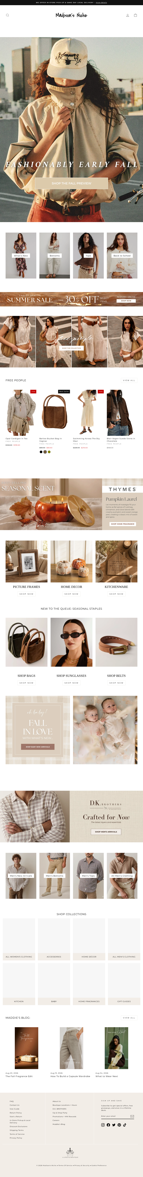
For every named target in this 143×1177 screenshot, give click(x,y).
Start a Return (16, 1117)
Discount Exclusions (18, 1126)
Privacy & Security (82, 1165)
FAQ (12, 1101)
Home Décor (81, 25)
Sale (77, 31)
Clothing (16, 25)
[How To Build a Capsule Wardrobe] (71, 1048)
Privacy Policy (16, 1138)
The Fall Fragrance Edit (19, 1076)
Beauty (117, 25)
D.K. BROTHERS (59, 1109)
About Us (57, 1101)
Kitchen (101, 25)
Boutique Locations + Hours (65, 1105)
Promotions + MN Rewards (64, 1117)
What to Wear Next (107, 1076)
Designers (35, 25)
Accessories (57, 25)
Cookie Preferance (99, 1165)
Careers (56, 1120)
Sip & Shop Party (60, 1113)
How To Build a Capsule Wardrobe (70, 1076)
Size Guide (14, 1109)
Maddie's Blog (59, 1124)
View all (129, 380)
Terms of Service (17, 1134)
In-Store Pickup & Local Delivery (20, 1121)
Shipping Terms (17, 1130)
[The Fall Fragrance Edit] (26, 1048)
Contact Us (14, 1105)
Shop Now (27, 594)
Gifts (66, 31)
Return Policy (16, 1113)
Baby (131, 25)
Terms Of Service (65, 1165)
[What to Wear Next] (116, 1048)
